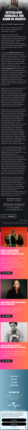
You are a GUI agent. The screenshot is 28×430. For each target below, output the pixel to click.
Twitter (14, 379)
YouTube (14, 382)
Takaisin (12, 216)
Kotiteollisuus (16, 222)
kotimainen (9, 222)
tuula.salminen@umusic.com (14, 209)
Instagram (10, 200)
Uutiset (25, 220)
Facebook (18, 200)
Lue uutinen (6, 273)
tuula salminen (23, 222)
